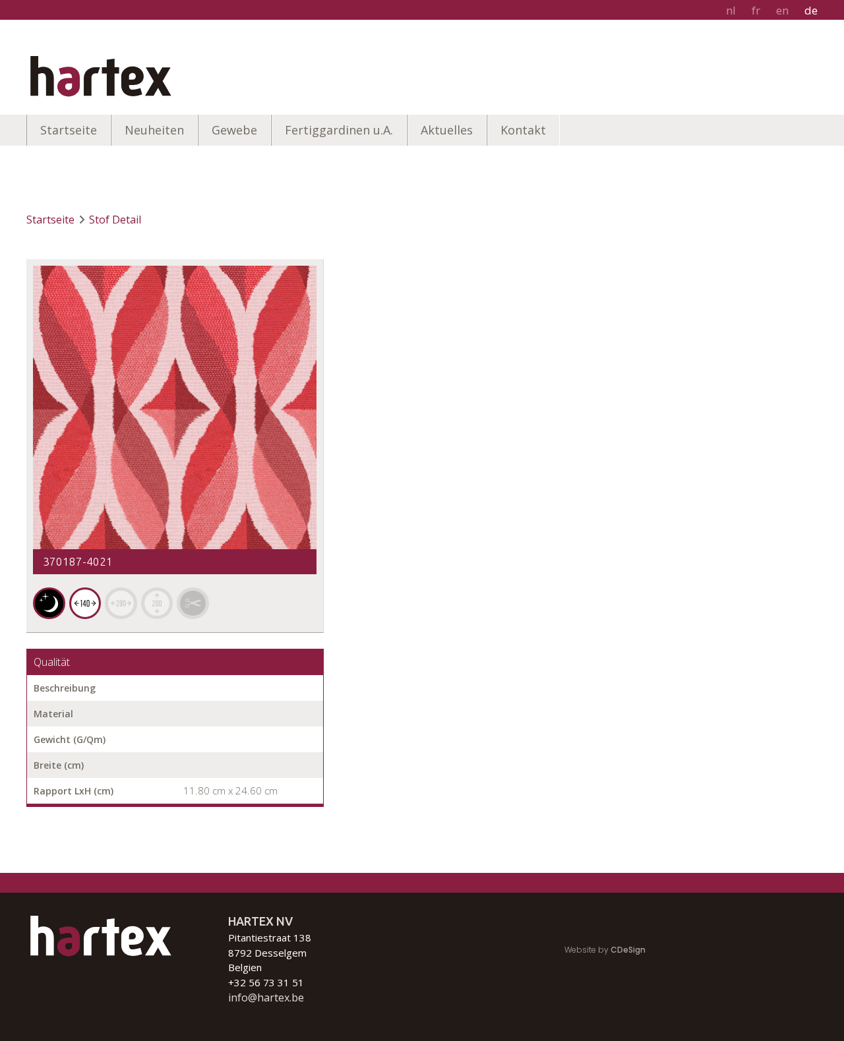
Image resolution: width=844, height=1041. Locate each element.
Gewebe (234, 130)
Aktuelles (447, 130)
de (811, 10)
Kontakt (523, 130)
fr (756, 10)
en (782, 10)
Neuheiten (154, 130)
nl (731, 10)
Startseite (68, 130)
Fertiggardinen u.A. (339, 130)
